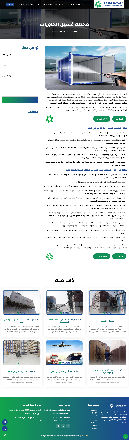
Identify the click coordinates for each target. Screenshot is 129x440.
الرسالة (4, 85)
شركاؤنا (38, 4)
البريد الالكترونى (7, 76)
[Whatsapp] (5, 435)
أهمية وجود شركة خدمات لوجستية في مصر (21, 321)
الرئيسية (79, 4)
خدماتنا (64, 4)
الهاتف (4, 65)
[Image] (109, 7)
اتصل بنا (21, 4)
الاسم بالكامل (6, 54)
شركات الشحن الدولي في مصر (21, 371)
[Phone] (5, 428)
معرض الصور (48, 4)
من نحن (71, 4)
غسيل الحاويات (107, 321)
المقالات (29, 4)
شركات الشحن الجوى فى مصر (64, 371)
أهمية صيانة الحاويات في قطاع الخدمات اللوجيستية (64, 321)
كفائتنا (57, 4)
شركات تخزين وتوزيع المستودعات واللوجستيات (107, 371)
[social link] (68, 426)
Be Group (85, 436)
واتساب (100, 119)
